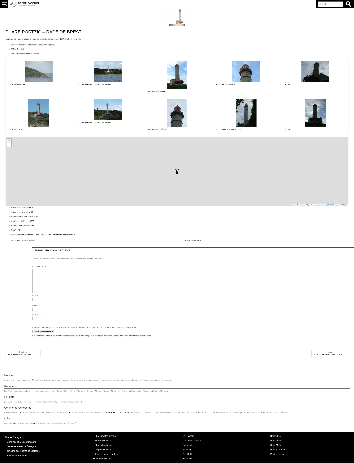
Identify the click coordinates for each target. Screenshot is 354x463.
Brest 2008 (188, 454)
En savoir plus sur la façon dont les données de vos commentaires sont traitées (115, 336)
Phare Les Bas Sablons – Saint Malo (39, 412)
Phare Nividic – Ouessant (141, 412)
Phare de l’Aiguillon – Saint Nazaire (116, 380)
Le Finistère (188, 436)
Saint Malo (275, 445)
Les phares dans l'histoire (43, 391)
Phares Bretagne (13, 437)
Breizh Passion (10, 412)
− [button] (9, 145)
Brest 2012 (188, 458)
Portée (14, 230)
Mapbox (345, 205)
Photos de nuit (277, 454)
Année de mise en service (23, 216)
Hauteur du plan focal (21, 212)
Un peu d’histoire (103, 449)
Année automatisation (21, 225)
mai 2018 (18, 402)
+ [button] (9, 140)
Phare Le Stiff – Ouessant (277, 412)
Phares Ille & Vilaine (121, 391)
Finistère (193, 240)
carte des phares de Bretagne (21, 446)
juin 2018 (8, 402)
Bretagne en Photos (102, 458)
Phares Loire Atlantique (141, 391)
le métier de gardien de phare (17, 391)
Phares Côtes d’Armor (105, 436)
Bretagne (187, 240)
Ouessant (187, 445)
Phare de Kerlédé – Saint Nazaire (84, 380)
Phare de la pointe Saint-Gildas (18, 380)
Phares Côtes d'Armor (65, 391)
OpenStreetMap (312, 205)
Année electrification (20, 221)
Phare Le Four (207, 412)
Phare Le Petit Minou (72, 39)
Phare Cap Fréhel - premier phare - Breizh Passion (237, 412)
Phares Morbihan (160, 391)
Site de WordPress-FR (67, 423)
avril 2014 (28, 402)
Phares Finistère (29, 240)
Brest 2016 (275, 436)
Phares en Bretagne (16, 240)
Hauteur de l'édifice (20, 207)
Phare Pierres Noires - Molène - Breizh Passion (174, 412)
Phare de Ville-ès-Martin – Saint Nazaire (50, 380)
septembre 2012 (65, 402)
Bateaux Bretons (278, 449)
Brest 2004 (188, 449)
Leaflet (295, 205)
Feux (13, 235)
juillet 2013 (51, 402)
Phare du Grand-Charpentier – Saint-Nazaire (153, 380)
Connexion (9, 423)
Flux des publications (24, 423)
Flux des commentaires (45, 423)
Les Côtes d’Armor (192, 440)
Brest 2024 (275, 440)
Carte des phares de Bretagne (21, 442)
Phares (199, 240)
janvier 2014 (39, 402)
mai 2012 (78, 402)
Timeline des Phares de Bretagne (23, 451)
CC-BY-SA (330, 205)
